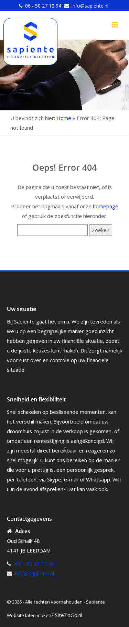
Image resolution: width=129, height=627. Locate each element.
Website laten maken (29, 615)
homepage (105, 206)
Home (63, 118)
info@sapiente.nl (90, 5)
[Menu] (114, 24)
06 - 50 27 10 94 (43, 5)
